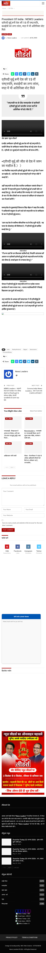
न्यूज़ (3, 899)
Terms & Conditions (30, 937)
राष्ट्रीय (9, 34)
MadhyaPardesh (16, 349)
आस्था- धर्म (5, 894)
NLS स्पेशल (9, 418)
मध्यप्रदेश (4, 885)
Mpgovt (25, 349)
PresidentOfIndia (7, 352)
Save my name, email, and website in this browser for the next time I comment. (22, 524)
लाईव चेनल (4, 881)
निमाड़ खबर (5, 904)
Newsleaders (33, 349)
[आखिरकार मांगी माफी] (13, 447)
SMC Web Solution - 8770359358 (31, 946)
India (8, 349)
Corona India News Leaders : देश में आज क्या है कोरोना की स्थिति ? (33, 391)
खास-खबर (8, 443)
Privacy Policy (11, 937)
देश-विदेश (4, 34)
